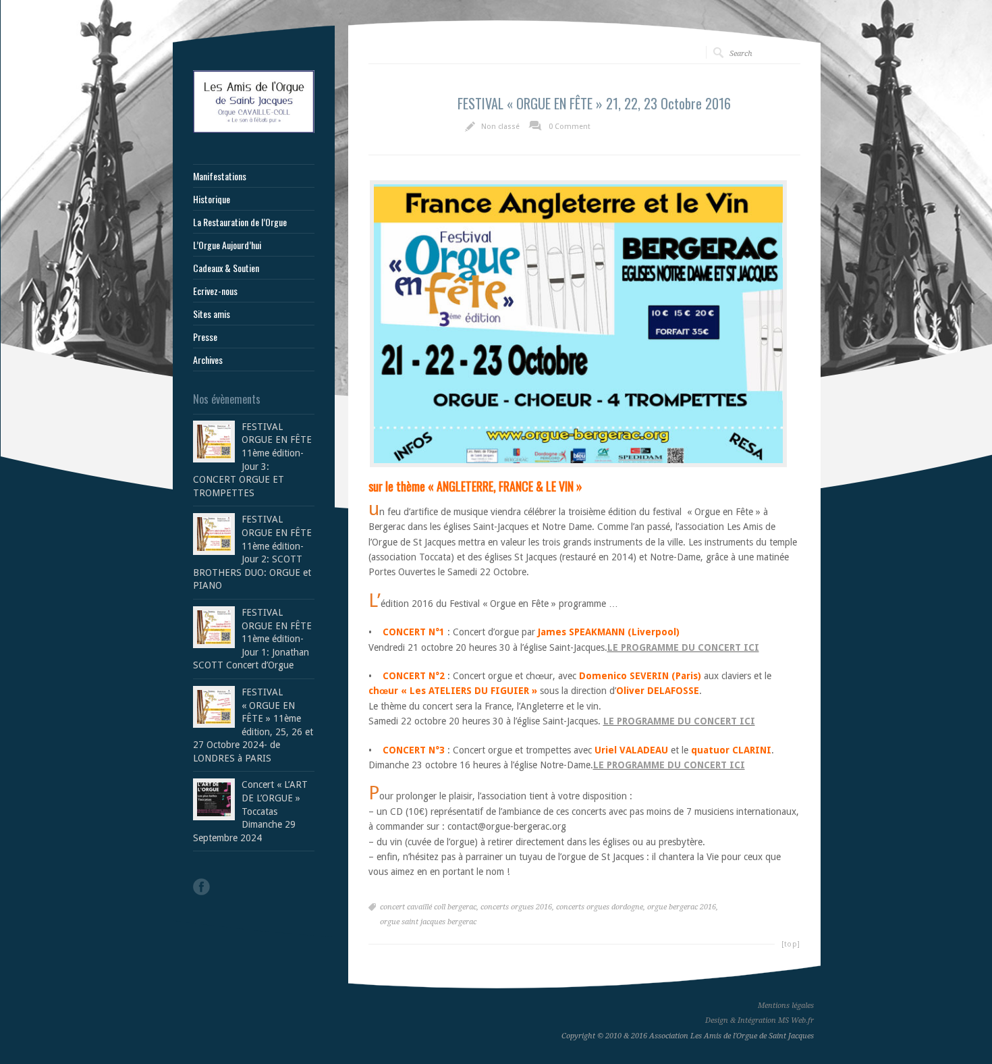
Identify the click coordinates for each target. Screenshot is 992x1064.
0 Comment (569, 126)
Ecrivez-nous (215, 291)
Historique (211, 199)
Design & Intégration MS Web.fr (759, 1020)
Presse (205, 337)
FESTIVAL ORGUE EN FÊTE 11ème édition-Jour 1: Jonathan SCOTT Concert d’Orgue (252, 638)
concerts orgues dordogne (599, 907)
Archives (208, 360)
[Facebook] (201, 886)
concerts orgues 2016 (516, 907)
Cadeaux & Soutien (226, 268)
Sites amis (211, 314)
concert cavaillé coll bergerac (428, 907)
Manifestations (219, 176)
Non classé (500, 126)
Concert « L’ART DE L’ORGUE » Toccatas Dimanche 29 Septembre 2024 (250, 811)
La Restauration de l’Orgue (240, 222)
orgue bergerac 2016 (681, 907)
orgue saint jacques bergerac (428, 921)
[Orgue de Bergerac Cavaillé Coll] (253, 129)
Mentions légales (786, 1005)
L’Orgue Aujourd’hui (227, 245)
